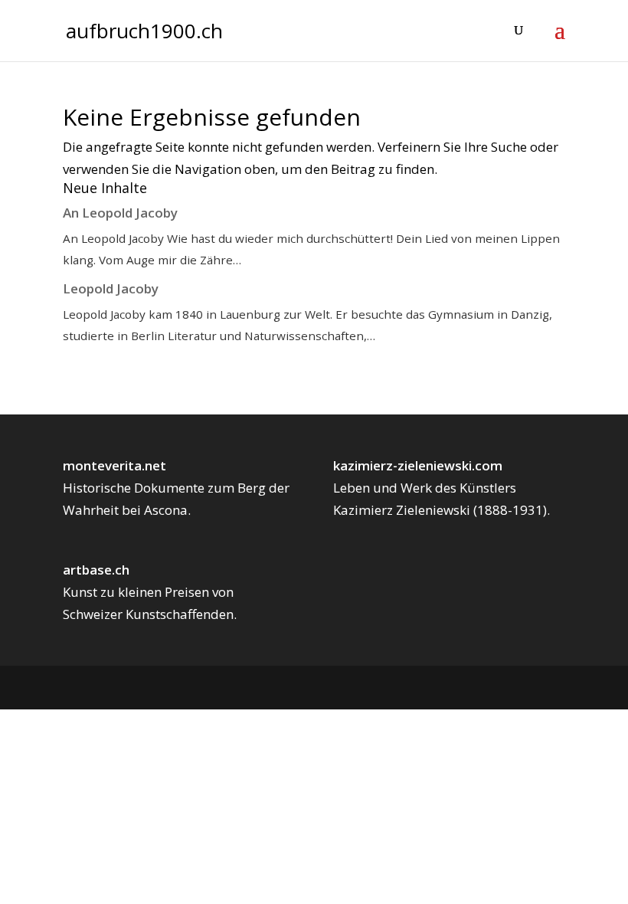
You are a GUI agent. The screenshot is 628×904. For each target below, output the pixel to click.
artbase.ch (96, 569)
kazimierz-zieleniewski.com (417, 465)
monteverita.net (114, 465)
